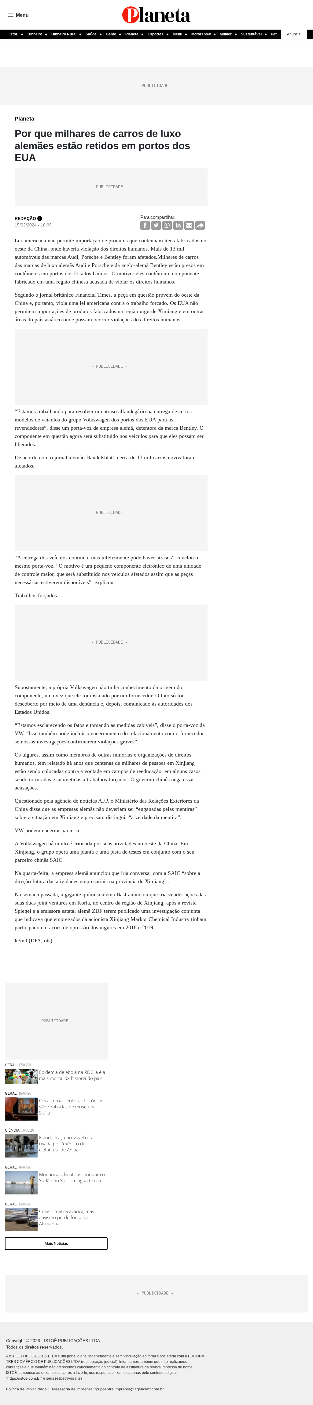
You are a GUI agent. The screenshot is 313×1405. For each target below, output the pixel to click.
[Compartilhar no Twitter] (156, 225)
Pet (274, 34)
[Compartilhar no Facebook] (145, 225)
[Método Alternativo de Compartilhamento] (200, 225)
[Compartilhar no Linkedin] (178, 225)
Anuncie (294, 34)
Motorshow (201, 34)
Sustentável (251, 34)
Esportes (156, 34)
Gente (111, 34)
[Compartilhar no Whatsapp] (167, 225)
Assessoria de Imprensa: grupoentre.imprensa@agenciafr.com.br (107, 1389)
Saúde (91, 34)
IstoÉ (13, 34)
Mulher (226, 34)
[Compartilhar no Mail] (189, 225)
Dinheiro (35, 34)
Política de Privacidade (26, 1389)
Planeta (131, 34)
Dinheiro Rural (63, 34)
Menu (177, 34)
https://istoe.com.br (24, 1378)
